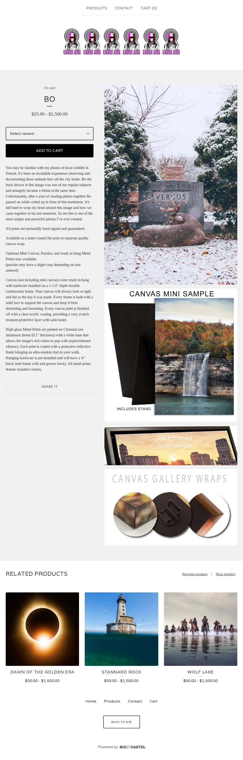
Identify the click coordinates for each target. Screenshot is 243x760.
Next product (225, 574)
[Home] (121, 41)
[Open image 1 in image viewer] (170, 185)
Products (96, 8)
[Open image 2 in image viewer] (170, 355)
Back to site (121, 722)
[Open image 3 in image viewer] (170, 445)
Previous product (194, 574)
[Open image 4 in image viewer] (170, 507)
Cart (154, 701)
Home (90, 701)
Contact (124, 8)
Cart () (149, 8)
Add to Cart (49, 150)
